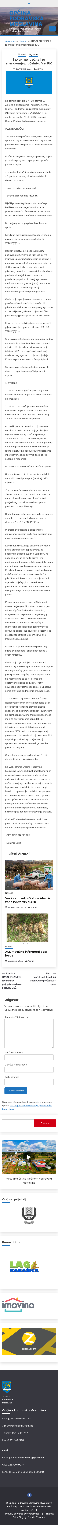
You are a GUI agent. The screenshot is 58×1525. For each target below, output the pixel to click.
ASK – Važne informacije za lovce (26, 954)
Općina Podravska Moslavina (26, 18)
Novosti (23, 41)
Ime (13, 1052)
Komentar (16, 1016)
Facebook (29, 1495)
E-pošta (16, 1064)
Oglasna (33, 54)
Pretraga (45, 1123)
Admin (39, 68)
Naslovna (9, 41)
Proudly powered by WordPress (22, 1513)
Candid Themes (36, 1517)
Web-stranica (11, 1076)
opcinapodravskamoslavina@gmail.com (23, 1457)
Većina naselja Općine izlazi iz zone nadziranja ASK (27, 900)
